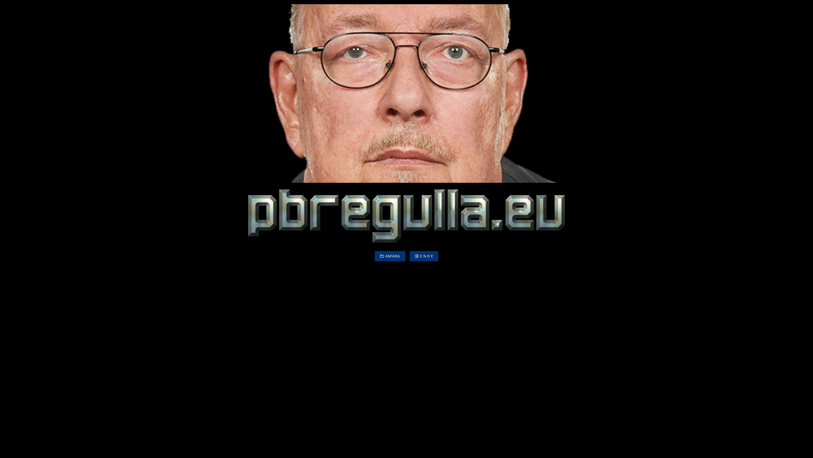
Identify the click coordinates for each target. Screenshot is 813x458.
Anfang (392, 256)
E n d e (426, 256)
